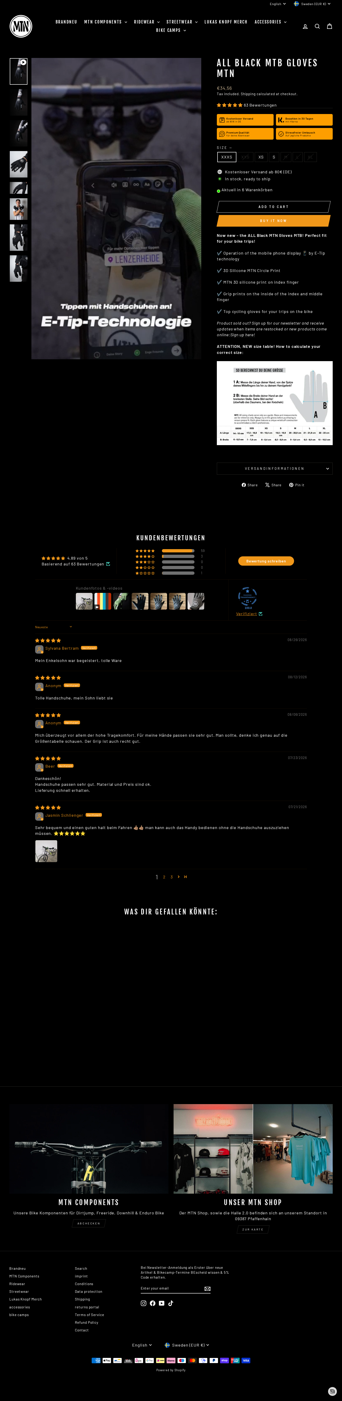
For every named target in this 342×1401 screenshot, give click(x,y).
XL (310, 156)
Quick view (48, 1037)
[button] (230, 105)
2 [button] (164, 876)
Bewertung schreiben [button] (266, 561)
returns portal (87, 1307)
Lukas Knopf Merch (226, 21)
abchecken (88, 1223)
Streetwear (180, 21)
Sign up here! (242, 334)
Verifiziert (246, 613)
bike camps (169, 30)
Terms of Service (89, 1315)
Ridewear (145, 21)
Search (81, 1268)
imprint (81, 1276)
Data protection (88, 1291)
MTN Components (104, 21)
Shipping (248, 94)
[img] (48, 640)
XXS (245, 156)
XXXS (226, 156)
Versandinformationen (275, 468)
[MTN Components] (88, 1149)
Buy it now (273, 221)
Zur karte (253, 1229)
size (224, 148)
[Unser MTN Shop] (253, 1149)
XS (261, 156)
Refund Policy (86, 1322)
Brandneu (66, 21)
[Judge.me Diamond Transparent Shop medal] (247, 596)
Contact (82, 1330)
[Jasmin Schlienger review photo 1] (46, 851)
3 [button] (172, 876)
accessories (269, 21)
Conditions (84, 1284)
